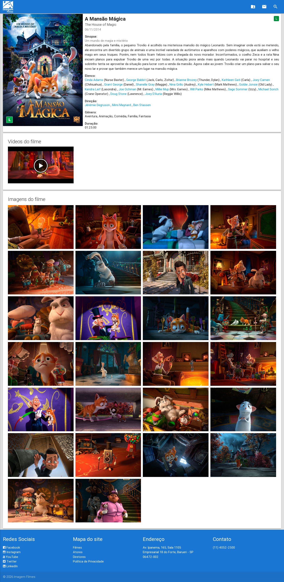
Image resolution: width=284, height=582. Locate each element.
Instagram (13, 552)
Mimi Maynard (121, 105)
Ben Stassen (142, 105)
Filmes (77, 547)
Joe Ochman (127, 89)
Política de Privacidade (88, 561)
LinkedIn (12, 566)
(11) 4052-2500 (224, 547)
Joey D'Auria (153, 94)
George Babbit (136, 80)
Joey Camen (261, 80)
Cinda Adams (94, 80)
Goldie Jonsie (248, 84)
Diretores (79, 557)
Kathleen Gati (231, 80)
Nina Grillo (176, 84)
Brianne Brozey (186, 80)
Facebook (13, 547)
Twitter (11, 561)
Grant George (113, 84)
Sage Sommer (238, 89)
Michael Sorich (268, 89)
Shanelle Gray (145, 84)
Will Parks (196, 89)
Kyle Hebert (206, 84)
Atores (78, 552)
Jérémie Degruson (97, 105)
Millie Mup (162, 89)
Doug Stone (118, 94)
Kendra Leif (93, 89)
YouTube (11, 557)
